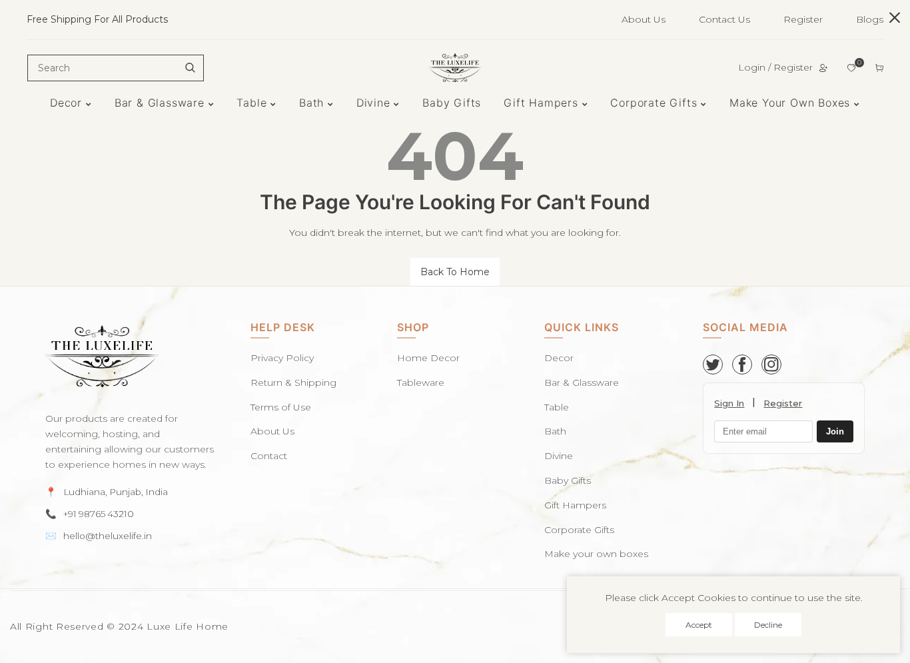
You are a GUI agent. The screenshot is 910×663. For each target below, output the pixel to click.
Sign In (729, 403)
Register (803, 19)
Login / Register (775, 67)
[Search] (190, 68)
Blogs (869, 19)
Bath (555, 431)
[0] (851, 68)
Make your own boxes (596, 554)
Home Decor (428, 358)
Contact (268, 456)
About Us (644, 19)
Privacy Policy (282, 358)
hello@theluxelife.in (107, 535)
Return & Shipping (293, 382)
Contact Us (724, 19)
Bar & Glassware (581, 382)
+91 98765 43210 (98, 513)
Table (556, 407)
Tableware (420, 382)
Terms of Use (280, 407)
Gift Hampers (575, 505)
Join (835, 432)
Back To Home (455, 272)
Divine (558, 456)
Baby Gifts (567, 480)
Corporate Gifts (579, 530)
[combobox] (115, 68)
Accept (698, 625)
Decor (559, 358)
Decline (768, 625)
